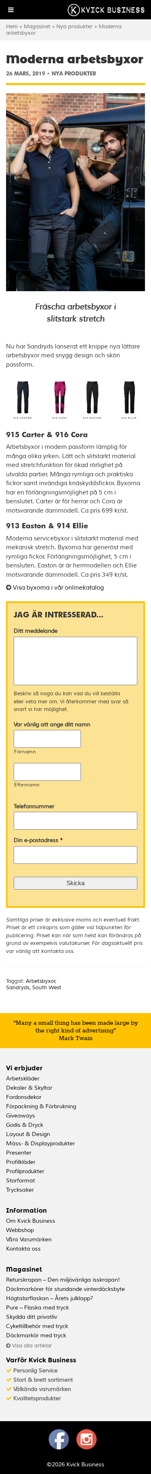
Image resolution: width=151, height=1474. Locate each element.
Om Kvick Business (30, 1221)
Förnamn (25, 751)
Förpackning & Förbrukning (41, 1106)
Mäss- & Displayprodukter (40, 1143)
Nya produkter (74, 26)
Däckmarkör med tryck (36, 1335)
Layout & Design (28, 1134)
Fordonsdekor (23, 1097)
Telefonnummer (34, 806)
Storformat (20, 1180)
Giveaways (20, 1115)
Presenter (18, 1152)
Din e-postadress (38, 840)
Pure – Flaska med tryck (37, 1307)
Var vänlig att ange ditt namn (52, 724)
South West (46, 987)
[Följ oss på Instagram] (87, 1447)
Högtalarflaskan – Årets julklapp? (49, 1298)
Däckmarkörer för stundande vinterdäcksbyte (65, 1289)
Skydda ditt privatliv (31, 1316)
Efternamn (27, 785)
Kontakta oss (23, 1248)
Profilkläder (20, 1162)
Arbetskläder (22, 1078)
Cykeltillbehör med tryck (37, 1326)
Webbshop (20, 1230)
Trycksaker (20, 1189)
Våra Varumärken (29, 1239)
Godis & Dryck (24, 1125)
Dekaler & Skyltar (29, 1087)
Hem (12, 26)
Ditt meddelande (36, 631)
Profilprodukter (25, 1171)
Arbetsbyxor (41, 981)
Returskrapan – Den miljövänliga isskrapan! (63, 1279)
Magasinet (37, 26)
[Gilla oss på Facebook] (59, 1447)
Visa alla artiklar (31, 1346)
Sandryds (17, 987)
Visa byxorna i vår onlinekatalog (58, 588)
